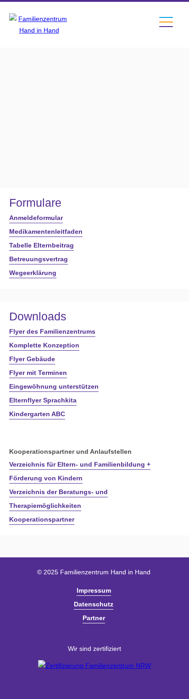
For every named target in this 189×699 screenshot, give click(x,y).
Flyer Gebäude (32, 359)
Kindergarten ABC (37, 414)
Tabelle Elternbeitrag (41, 245)
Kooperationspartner (41, 519)
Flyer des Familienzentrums (52, 331)
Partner (94, 618)
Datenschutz (93, 604)
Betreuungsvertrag (38, 259)
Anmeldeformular (36, 217)
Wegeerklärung (32, 272)
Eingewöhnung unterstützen (54, 386)
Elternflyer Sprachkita (43, 400)
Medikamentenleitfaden (46, 231)
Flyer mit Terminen (38, 372)
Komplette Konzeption (44, 345)
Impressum (94, 590)
